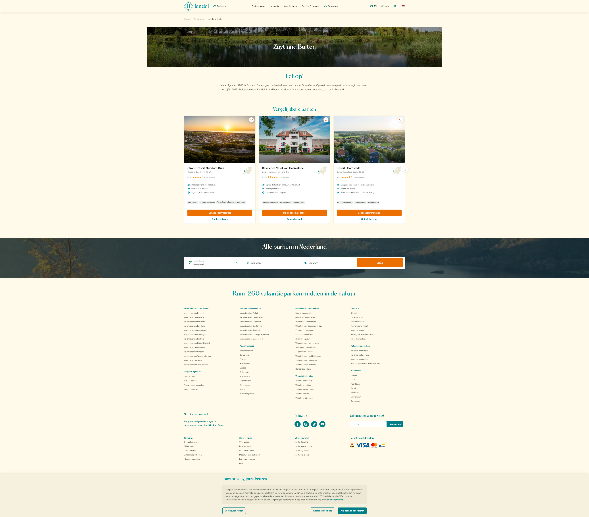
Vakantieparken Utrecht (194, 352)
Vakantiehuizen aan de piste (307, 343)
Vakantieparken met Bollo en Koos (365, 363)
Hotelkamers (245, 363)
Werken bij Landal (246, 450)
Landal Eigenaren (301, 450)
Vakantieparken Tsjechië (250, 330)
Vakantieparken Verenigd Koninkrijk (254, 334)
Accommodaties (247, 346)
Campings (333, 6)
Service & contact (310, 6)
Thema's (355, 308)
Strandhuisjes (245, 381)
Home (187, 19)
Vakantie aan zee (302, 393)
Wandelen (355, 392)
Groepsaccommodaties (305, 317)
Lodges (243, 368)
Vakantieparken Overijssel (195, 347)
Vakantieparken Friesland (194, 326)
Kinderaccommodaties (304, 330)
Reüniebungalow (302, 339)
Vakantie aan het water (304, 389)
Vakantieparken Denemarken (252, 317)
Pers (241, 463)
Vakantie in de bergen (304, 398)
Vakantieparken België (249, 313)
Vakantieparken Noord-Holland (197, 343)
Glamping (355, 313)
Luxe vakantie (357, 317)
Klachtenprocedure (192, 459)
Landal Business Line (303, 446)
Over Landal (244, 442)
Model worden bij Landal (249, 455)
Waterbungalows (247, 393)
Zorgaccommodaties (304, 352)
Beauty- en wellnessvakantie (363, 334)
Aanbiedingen (290, 6)
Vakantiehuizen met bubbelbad (308, 356)
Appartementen (246, 350)
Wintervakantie (357, 321)
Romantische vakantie (360, 326)
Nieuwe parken (190, 381)
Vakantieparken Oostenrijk (251, 326)
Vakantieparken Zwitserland (251, 339)
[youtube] (322, 426)
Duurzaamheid (245, 446)
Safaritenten (245, 372)
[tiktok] (314, 426)
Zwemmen (355, 401)
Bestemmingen (259, 6)
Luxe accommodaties (304, 334)
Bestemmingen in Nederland (196, 308)
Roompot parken (191, 389)
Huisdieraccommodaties (305, 321)
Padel (353, 388)
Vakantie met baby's (359, 350)
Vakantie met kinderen (360, 346)
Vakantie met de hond (360, 330)
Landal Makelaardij (302, 455)
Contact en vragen (192, 442)
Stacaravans (245, 376)
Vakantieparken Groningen (195, 334)
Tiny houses (245, 385)
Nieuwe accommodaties (194, 385)
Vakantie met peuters (360, 355)
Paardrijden (355, 384)
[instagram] (306, 426)
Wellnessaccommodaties (305, 347)
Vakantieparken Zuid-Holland (196, 364)
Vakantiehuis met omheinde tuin (308, 326)
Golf (353, 379)
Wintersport (356, 397)
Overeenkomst (190, 450)
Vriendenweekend (358, 339)
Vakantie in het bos (303, 385)
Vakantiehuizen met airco (305, 364)
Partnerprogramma (247, 459)
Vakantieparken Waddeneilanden (197, 356)
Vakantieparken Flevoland (194, 321)
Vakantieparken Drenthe (194, 317)
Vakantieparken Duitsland (250, 321)
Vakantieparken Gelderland (195, 330)
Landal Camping (301, 442)
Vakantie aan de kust (303, 381)
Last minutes (189, 376)
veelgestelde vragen (203, 421)
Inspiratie (275, 6)
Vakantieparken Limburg (194, 339)
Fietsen (354, 375)
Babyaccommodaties (304, 313)
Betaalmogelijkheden (193, 455)
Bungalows (244, 355)
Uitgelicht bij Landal (192, 371)
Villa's (242, 389)
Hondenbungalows (303, 369)
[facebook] (297, 426)
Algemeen (199, 19)
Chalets (243, 359)
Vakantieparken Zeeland (194, 360)
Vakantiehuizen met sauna (306, 360)
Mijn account (189, 446)
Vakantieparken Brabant (194, 313)
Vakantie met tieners (359, 359)
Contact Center (216, 425)
